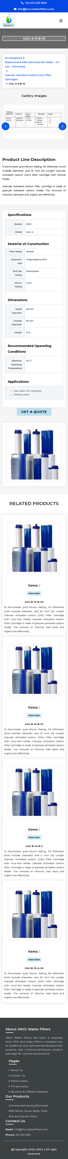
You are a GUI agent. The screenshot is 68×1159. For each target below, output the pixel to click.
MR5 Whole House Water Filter (28, 1111)
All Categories (13, 57)
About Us (17, 1070)
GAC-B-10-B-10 (34, 724)
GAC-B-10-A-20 (34, 968)
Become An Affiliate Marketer (29, 1091)
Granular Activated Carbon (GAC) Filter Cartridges (28, 77)
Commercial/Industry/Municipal (28, 1105)
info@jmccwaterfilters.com (35, 9)
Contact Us (18, 1075)
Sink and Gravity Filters (23, 1116)
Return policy (19, 1081)
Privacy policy (19, 1086)
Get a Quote (34, 412)
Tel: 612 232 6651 (35, 2)
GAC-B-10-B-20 (34, 601)
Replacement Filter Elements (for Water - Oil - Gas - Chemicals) (32, 64)
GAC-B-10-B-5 (34, 846)
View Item (34, 593)
